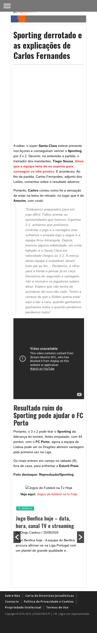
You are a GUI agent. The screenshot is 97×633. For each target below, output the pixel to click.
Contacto (12, 602)
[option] (38, 529)
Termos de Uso (57, 607)
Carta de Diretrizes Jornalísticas (49, 596)
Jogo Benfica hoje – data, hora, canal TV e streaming (34, 521)
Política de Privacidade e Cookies (49, 602)
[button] (16, 537)
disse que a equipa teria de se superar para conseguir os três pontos (48, 166)
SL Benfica (14, 508)
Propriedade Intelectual (23, 607)
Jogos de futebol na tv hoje (57, 494)
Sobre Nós (12, 596)
